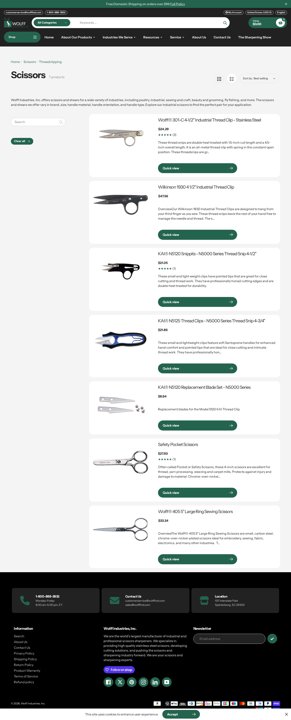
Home (15, 62)
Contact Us (22, 648)
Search (19, 636)
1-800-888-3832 (56, 12)
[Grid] (219, 78)
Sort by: (248, 78)
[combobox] (38, 122)
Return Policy (23, 665)
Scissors (30, 62)
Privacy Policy (24, 653)
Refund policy (24, 682)
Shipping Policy (25, 659)
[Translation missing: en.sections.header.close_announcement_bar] (286, 4)
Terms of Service (26, 676)
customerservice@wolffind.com (23, 12)
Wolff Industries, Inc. (33, 703)
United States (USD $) (259, 12)
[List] (232, 78)
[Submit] (272, 638)
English (281, 12)
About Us (20, 642)
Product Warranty (27, 671)
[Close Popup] (286, 714)
